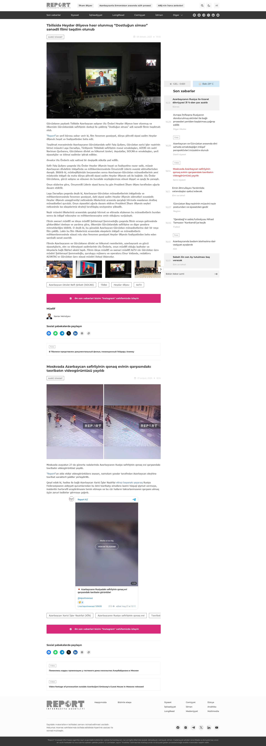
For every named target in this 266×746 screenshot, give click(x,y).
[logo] (58, 5)
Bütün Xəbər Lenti (175, 274)
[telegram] (203, 15)
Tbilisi (104, 284)
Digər (176, 15)
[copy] (88, 333)
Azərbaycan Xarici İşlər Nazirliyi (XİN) (70, 615)
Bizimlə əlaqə (124, 702)
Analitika (212, 707)
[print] (82, 333)
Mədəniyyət (192, 711)
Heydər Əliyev (121, 284)
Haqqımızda (100, 702)
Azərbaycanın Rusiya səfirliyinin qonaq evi (121, 615)
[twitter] (208, 15)
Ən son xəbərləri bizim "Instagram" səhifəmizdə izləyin (107, 298)
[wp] (55, 333)
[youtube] (217, 15)
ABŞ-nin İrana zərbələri (170, 5)
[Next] (160, 269)
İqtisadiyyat (170, 707)
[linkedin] (213, 15)
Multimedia (213, 711)
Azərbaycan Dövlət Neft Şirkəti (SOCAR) (71, 284)
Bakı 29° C (208, 84)
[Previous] (46, 269)
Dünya (211, 702)
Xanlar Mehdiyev (62, 316)
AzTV (139, 284)
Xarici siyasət (55, 37)
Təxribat (155, 615)
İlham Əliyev (85, 5)
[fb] (194, 15)
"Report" (51, 135)
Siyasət (167, 702)
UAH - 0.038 (179, 84)
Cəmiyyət (190, 702)
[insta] (199, 15)
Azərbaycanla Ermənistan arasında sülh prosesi (125, 5)
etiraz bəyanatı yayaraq (129, 482)
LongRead (169, 711)
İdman (189, 707)
